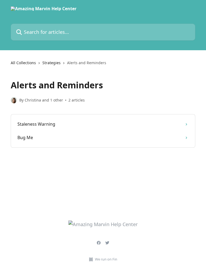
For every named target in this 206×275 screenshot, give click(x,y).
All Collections (23, 62)
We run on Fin (106, 259)
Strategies (51, 62)
